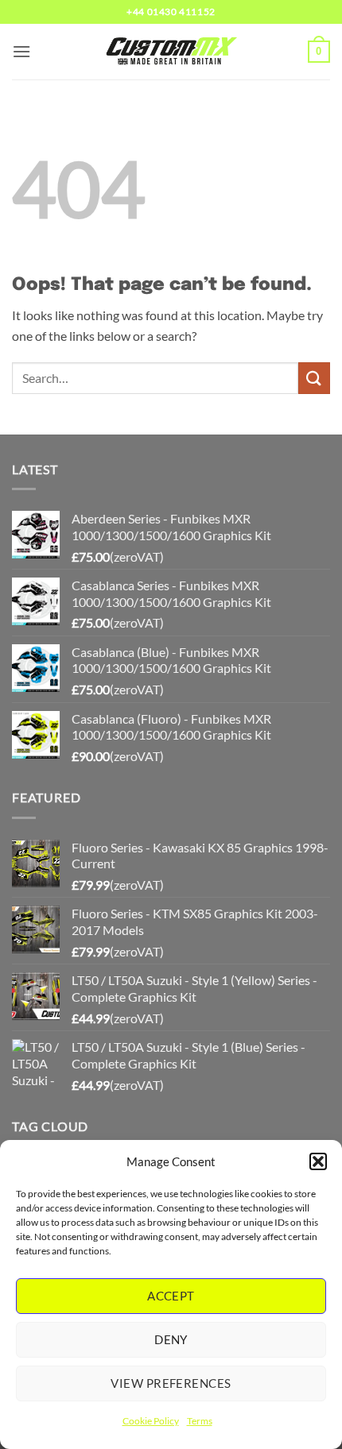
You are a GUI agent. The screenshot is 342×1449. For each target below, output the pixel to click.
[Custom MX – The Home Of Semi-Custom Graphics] (171, 52)
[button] (318, 1161)
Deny (171, 1339)
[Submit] (314, 377)
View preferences (171, 1383)
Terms (199, 1421)
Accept (171, 1296)
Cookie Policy (150, 1421)
